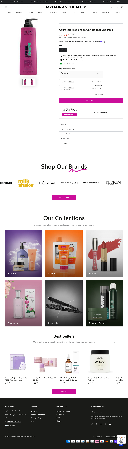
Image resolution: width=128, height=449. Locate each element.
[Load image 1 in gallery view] (25, 82)
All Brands (64, 197)
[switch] (121, 441)
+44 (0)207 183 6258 (14, 421)
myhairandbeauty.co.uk (16, 436)
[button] (111, 7)
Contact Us (60, 414)
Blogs (58, 421)
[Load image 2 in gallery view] (32, 82)
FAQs (58, 418)
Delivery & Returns (63, 411)
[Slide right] (121, 343)
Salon (33, 421)
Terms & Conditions (38, 414)
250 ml (64, 50)
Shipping (70, 37)
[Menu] (125, 436)
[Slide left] (116, 343)
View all (64, 392)
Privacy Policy (36, 418)
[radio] (81, 74)
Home (61, 22)
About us (34, 411)
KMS (60, 26)
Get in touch (11, 425)
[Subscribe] (122, 412)
